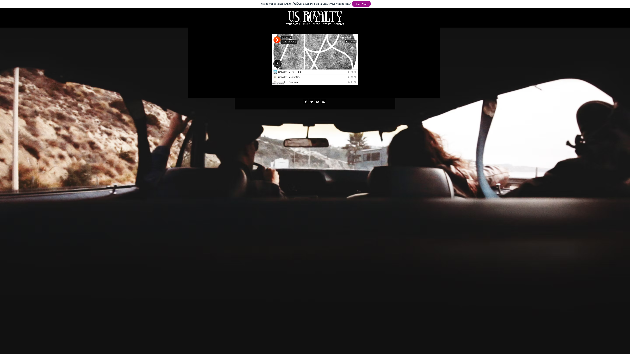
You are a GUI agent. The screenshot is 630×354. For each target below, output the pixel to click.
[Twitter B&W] (311, 101)
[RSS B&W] (323, 101)
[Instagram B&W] (317, 101)
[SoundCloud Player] (315, 59)
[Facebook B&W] (305, 101)
